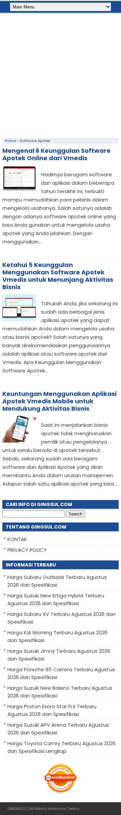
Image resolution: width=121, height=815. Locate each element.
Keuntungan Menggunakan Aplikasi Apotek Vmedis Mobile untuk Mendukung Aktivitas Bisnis (59, 401)
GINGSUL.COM (20, 808)
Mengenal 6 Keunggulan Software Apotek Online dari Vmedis (56, 154)
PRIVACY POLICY (27, 549)
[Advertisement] (60, 74)
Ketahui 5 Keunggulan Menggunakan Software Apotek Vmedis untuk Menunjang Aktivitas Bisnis (57, 276)
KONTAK (17, 539)
